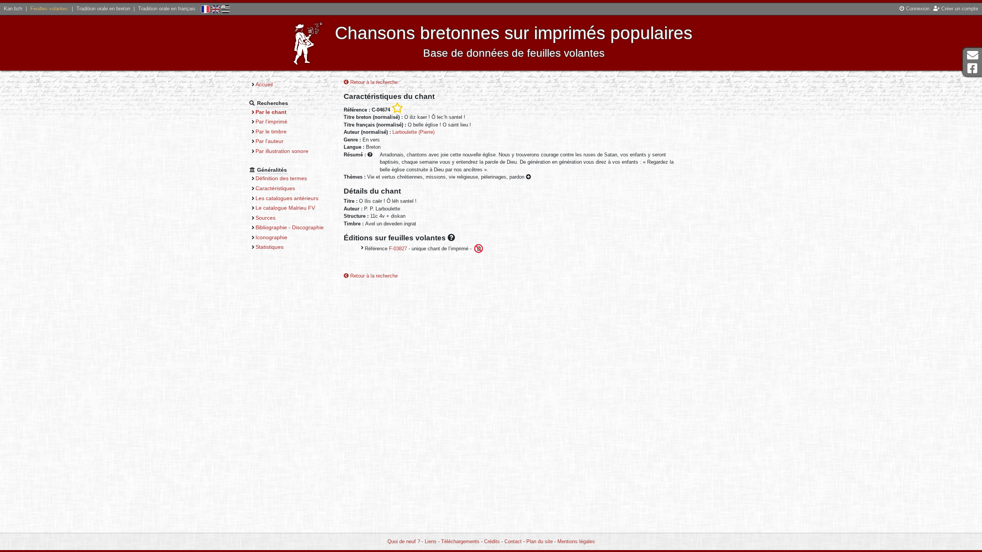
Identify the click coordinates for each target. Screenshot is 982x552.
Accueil (264, 84)
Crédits (492, 541)
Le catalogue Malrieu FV (285, 208)
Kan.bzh (13, 9)
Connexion (917, 9)
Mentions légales (576, 541)
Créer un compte (959, 9)
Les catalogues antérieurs (286, 198)
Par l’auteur (269, 141)
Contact (513, 541)
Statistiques (269, 247)
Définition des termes (281, 178)
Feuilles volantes (49, 9)
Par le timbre (271, 131)
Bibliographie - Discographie (289, 227)
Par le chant (271, 112)
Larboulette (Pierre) (413, 132)
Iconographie (271, 237)
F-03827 (398, 248)
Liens (431, 541)
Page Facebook (972, 68)
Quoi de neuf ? (403, 541)
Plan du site (539, 541)
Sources (265, 218)
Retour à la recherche (373, 82)
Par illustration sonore (281, 151)
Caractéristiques (275, 188)
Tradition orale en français (167, 9)
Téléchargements (460, 541)
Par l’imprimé (271, 121)
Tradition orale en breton (103, 9)
